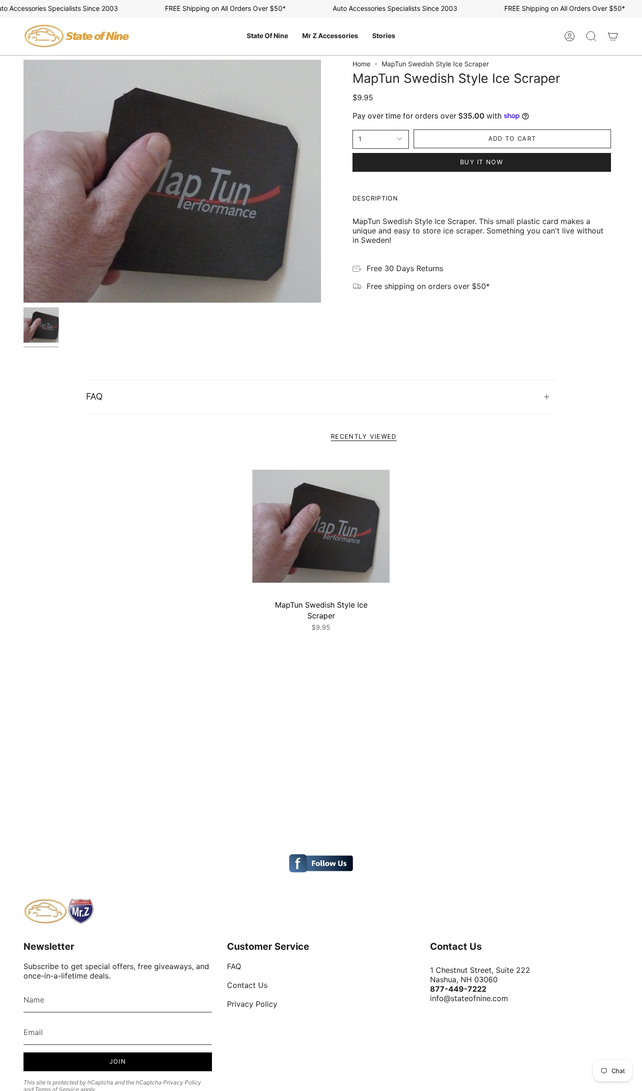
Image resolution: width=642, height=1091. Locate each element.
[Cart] (613, 36)
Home (361, 64)
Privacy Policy (182, 1082)
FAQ (94, 396)
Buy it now (481, 162)
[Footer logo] (58, 911)
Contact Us (247, 985)
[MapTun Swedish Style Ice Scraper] (321, 526)
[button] (267, 36)
